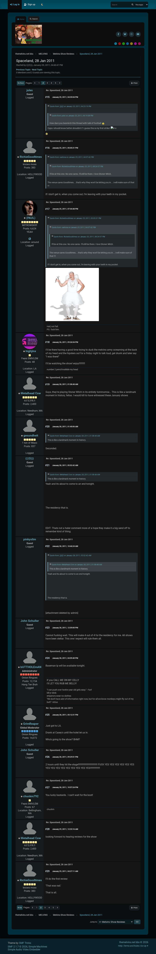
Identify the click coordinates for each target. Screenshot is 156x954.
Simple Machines (37, 946)
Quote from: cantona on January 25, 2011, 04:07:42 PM (72, 157)
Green (123, 43)
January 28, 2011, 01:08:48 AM (65, 384)
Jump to (93, 922)
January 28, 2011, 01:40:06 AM (65, 427)
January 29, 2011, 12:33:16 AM (65, 829)
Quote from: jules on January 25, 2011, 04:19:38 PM (72, 116)
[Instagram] (131, 34)
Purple (135, 43)
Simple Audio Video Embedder (24, 949)
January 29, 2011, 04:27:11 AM (65, 871)
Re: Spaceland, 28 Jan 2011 (59, 90)
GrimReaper (31, 723)
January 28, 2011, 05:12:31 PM (65, 715)
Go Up (20, 908)
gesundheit (30, 435)
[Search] (132, 5)
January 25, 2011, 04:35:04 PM (65, 97)
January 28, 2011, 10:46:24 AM (65, 546)
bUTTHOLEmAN (30, 667)
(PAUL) (30, 218)
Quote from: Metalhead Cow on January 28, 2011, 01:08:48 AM (75, 436)
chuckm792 (31, 796)
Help (120, 946)
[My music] (29, 238)
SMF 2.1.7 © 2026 (17, 946)
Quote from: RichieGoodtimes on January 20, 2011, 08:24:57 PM (77, 166)
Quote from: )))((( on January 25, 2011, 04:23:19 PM (70, 106)
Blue (127, 43)
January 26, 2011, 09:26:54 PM (65, 342)
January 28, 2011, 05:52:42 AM (65, 465)
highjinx (31, 351)
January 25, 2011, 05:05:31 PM (65, 148)
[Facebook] (118, 34)
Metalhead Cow (31, 393)
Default (115, 43)
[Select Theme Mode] (42, 4)
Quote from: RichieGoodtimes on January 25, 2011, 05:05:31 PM (75, 218)
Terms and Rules (131, 946)
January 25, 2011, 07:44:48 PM (65, 209)
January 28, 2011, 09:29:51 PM (65, 757)
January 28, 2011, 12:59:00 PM (65, 628)
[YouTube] (138, 34)
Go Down (21, 83)
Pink (139, 43)
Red (119, 43)
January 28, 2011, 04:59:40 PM (65, 658)
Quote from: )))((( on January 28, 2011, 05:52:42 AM (70, 555)
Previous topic (23, 69)
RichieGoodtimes (31, 157)
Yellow (131, 43)
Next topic (37, 69)
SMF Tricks (25, 943)
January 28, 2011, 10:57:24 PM (65, 787)
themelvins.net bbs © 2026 (133, 942)
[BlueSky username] (125, 34)
